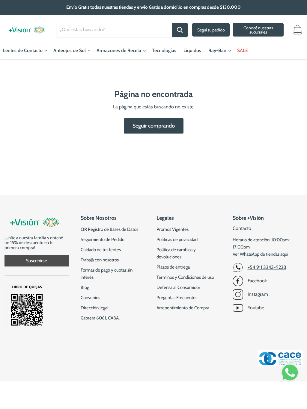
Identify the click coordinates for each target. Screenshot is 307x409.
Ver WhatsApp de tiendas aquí (260, 254)
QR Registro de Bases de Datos (109, 229)
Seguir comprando (154, 125)
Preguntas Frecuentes (176, 297)
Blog (85, 287)
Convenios (90, 297)
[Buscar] (180, 30)
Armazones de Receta (119, 50)
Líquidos (192, 50)
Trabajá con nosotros (100, 260)
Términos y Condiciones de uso (185, 277)
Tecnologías (164, 50)
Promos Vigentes (172, 229)
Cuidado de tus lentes (101, 249)
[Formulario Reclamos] (26, 326)
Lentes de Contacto (23, 50)
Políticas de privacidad (177, 239)
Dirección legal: (95, 307)
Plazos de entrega (173, 267)
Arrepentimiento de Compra (182, 307)
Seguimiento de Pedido (102, 239)
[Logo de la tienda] (26, 27)
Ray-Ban (218, 50)
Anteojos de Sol (70, 50)
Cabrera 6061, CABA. (100, 318)
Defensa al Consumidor (178, 287)
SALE (242, 50)
